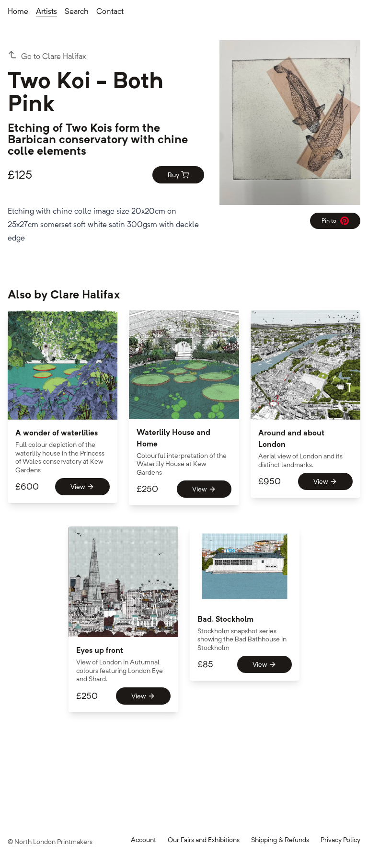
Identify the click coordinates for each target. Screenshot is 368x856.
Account (143, 840)
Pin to (332, 222)
